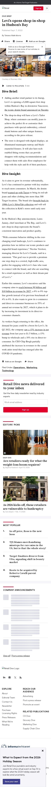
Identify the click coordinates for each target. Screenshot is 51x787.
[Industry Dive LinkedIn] (4, 677)
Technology (8, 370)
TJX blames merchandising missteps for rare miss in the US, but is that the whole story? (27, 545)
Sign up (38, 8)
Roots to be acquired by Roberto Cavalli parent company (23, 573)
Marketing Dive (30, 724)
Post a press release (21, 655)
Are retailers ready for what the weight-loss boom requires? (25, 463)
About (5, 693)
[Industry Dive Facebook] (9, 677)
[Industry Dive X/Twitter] (15, 677)
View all (6, 655)
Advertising (28, 696)
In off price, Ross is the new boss (25, 533)
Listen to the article (18, 86)
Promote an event (31, 704)
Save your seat (11, 781)
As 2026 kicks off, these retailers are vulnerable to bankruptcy (24, 507)
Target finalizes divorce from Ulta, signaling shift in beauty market (26, 559)
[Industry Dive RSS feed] (20, 677)
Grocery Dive (29, 720)
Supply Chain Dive (31, 728)
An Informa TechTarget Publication (25, 3)
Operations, (19, 367)
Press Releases (9, 717)
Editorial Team (8, 697)
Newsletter (7, 706)
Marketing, (32, 367)
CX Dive (26, 716)
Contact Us (7, 701)
